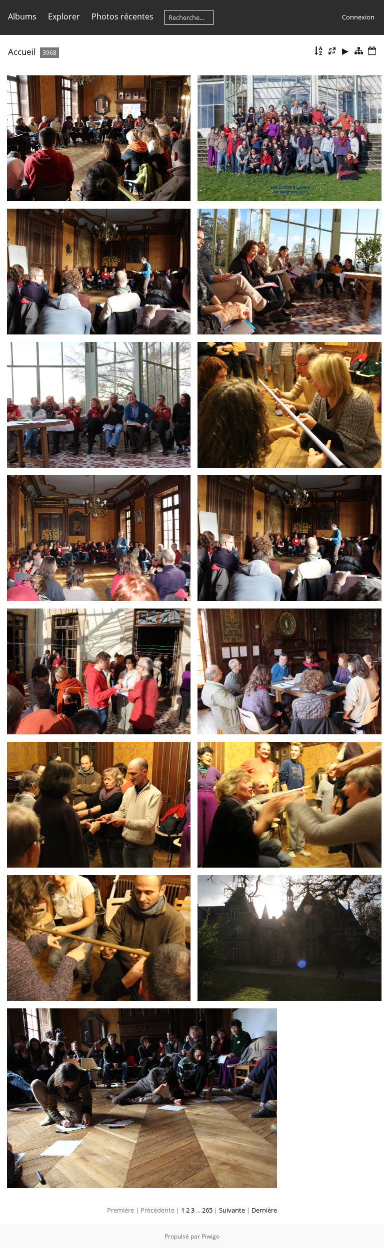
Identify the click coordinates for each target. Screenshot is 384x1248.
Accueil (22, 51)
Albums (22, 16)
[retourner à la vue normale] (358, 51)
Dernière (264, 1210)
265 (207, 1210)
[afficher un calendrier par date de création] (372, 51)
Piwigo (211, 1236)
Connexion (358, 16)
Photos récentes (123, 16)
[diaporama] (346, 51)
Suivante (232, 1210)
